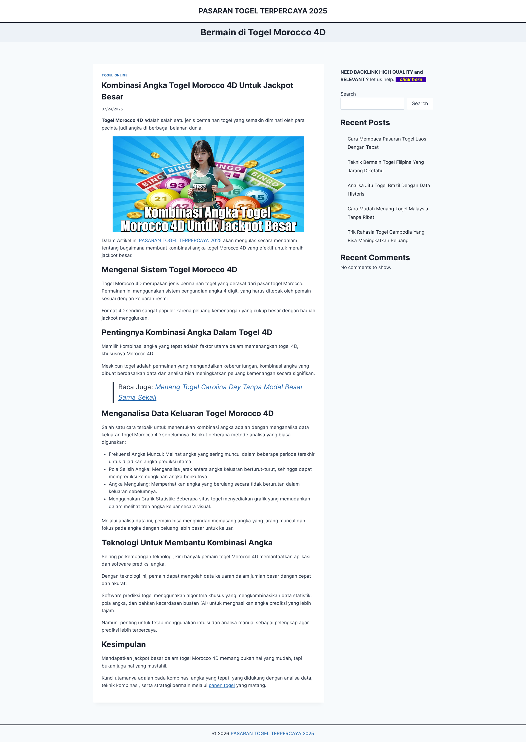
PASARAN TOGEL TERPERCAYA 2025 (272, 733)
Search (348, 94)
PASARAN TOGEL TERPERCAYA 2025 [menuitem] (180, 240)
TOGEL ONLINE (114, 75)
